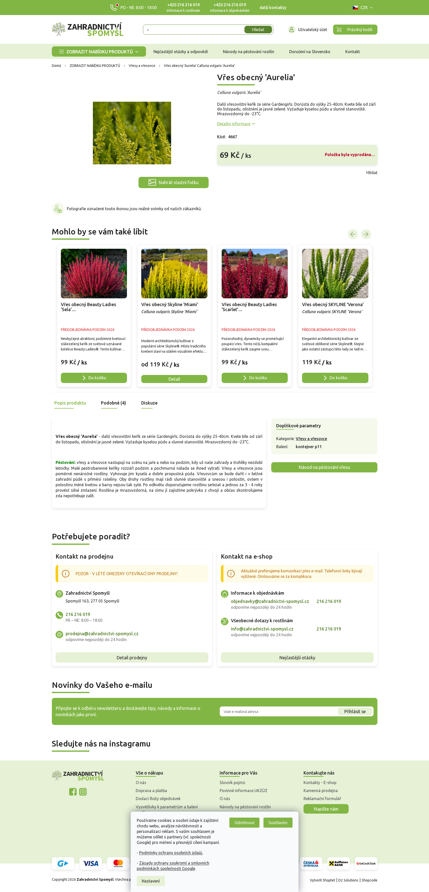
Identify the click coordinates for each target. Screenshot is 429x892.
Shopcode (369, 880)
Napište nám (326, 808)
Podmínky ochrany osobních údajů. (171, 852)
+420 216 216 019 (183, 5)
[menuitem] (99, 51)
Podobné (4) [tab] (113, 402)
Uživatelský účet (312, 29)
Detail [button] (174, 378)
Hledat (258, 29)
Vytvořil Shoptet (322, 880)
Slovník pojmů (232, 782)
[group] (93, 316)
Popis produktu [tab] (70, 402)
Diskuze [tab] (149, 402)
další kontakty (272, 7)
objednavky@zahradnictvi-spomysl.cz (270, 601)
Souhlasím (278, 822)
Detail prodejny (131, 657)
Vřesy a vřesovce (311, 438)
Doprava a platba (151, 790)
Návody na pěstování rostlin (245, 807)
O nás (141, 782)
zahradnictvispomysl (83, 792)
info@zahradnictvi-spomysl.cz (262, 628)
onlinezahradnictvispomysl (73, 792)
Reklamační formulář (322, 798)
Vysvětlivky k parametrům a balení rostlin (167, 810)
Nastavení (151, 881)
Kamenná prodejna (321, 790)
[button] (94, 359)
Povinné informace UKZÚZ (243, 790)
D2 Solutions (348, 880)
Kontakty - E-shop (320, 782)
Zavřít (228, 172)
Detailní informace (233, 123)
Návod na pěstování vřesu (324, 467)
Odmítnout (244, 822)
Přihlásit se (355, 711)
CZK (364, 7)
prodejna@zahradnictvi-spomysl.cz (102, 633)
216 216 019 (78, 614)
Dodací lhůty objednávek (158, 798)
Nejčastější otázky (297, 657)
